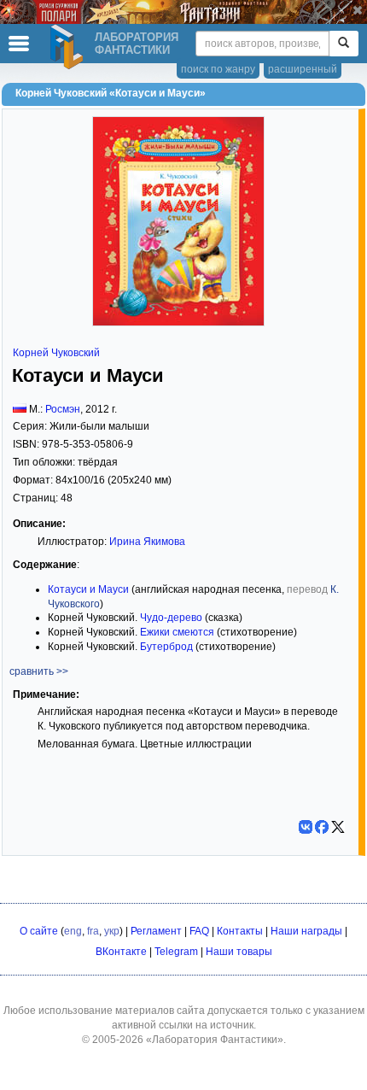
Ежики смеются (177, 632)
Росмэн (62, 409)
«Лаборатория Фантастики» (214, 1040)
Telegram (176, 952)
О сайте (39, 931)
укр (111, 931)
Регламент (156, 931)
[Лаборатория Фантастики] (69, 47)
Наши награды (306, 931)
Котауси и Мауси (88, 589)
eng (73, 931)
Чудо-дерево (171, 618)
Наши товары (239, 952)
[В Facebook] (322, 827)
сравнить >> (38, 671)
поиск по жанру (218, 69)
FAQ (199, 931)
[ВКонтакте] (305, 827)
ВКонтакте (121, 952)
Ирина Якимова (147, 542)
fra (93, 931)
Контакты (240, 931)
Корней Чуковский (56, 353)
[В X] (338, 827)
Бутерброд (166, 647)
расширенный (302, 69)
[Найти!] (343, 43)
